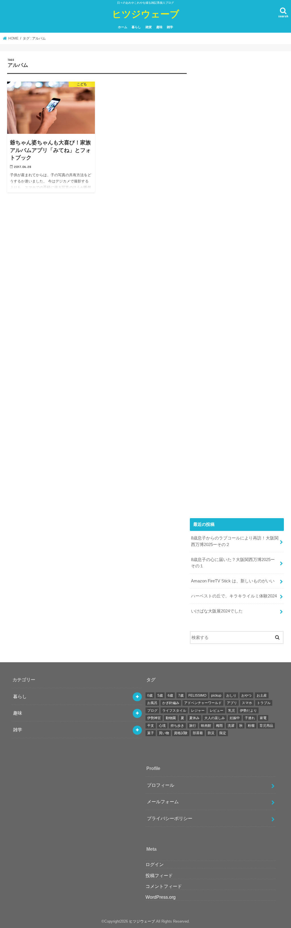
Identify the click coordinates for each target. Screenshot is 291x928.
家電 (263, 718)
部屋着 (198, 733)
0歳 (150, 695)
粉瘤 (251, 726)
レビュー (216, 711)
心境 (162, 726)
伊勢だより (248, 711)
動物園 (171, 718)
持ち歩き (177, 726)
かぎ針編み (170, 703)
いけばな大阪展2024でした (217, 611)
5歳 (160, 695)
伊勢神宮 (154, 718)
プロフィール (160, 785)
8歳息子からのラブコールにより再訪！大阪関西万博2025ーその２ (234, 541)
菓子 (150, 733)
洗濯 (231, 726)
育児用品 (266, 726)
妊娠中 (235, 718)
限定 (222, 733)
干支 (150, 726)
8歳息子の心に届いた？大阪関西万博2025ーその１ (233, 562)
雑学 (170, 27)
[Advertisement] (237, 282)
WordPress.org (161, 897)
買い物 (164, 733)
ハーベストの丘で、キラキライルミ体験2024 (234, 596)
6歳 (170, 695)
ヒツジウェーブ (145, 13)
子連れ (250, 718)
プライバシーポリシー (169, 818)
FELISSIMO (197, 695)
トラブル (264, 703)
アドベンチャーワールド (203, 703)
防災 (211, 733)
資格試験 (181, 733)
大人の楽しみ (214, 718)
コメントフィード (164, 886)
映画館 (206, 726)
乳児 (231, 711)
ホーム (122, 27)
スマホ (247, 703)
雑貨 (149, 27)
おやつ (246, 695)
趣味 (159, 27)
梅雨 (219, 726)
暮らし (136, 27)
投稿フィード (159, 875)
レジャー (198, 711)
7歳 (181, 695)
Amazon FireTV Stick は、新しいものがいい (233, 581)
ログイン (155, 864)
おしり (231, 695)
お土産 (262, 695)
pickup (216, 695)
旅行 (192, 726)
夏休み (194, 718)
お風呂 (152, 703)
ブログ (152, 711)
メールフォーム (163, 801)
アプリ (232, 703)
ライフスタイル (174, 711)
